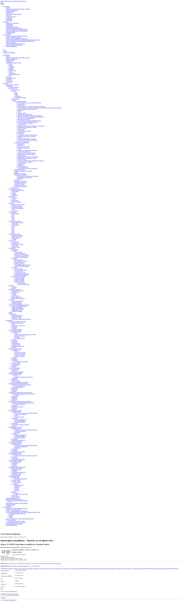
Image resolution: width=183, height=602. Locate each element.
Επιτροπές (17, 395)
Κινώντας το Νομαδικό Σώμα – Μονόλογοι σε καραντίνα (31, 125)
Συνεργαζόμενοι (15, 238)
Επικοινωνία (15, 187)
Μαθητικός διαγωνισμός (20, 173)
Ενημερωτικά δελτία (11, 78)
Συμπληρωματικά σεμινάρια (18, 440)
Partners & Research (16, 302)
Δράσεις (14, 100)
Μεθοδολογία (15, 200)
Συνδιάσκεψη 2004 (16, 428)
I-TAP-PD (11, 299)
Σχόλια (16, 415)
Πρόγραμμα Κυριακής (20, 422)
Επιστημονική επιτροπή (20, 352)
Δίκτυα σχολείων (22, 155)
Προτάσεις (17, 337)
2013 (13, 216)
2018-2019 (14, 258)
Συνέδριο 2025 (15, 477)
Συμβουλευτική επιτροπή (17, 371)
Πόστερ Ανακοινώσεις (17, 441)
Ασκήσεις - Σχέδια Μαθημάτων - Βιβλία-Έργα (17, 511)
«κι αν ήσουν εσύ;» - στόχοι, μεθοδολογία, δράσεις (29, 102)
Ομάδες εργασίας (16, 362)
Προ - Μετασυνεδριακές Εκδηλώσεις (20, 424)
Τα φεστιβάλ (15, 195)
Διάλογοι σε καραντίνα (20, 185)
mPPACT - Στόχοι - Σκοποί (18, 204)
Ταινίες (10, 517)
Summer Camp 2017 (19, 281)
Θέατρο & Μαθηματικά (11, 525)
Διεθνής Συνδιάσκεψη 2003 (15, 442)
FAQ (16, 92)
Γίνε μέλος (8, 77)
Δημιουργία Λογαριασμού (9, 52)
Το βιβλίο (14, 194)
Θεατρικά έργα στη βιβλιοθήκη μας (17, 513)
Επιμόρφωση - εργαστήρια (12, 84)
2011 (13, 218)
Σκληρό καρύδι (21, 132)
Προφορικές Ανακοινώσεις (18, 346)
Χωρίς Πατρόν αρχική (17, 315)
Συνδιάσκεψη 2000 (16, 462)
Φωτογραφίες (15, 210)
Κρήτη (10, 71)
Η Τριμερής (20, 133)
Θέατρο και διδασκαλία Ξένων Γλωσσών (15, 522)
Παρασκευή (17, 486)
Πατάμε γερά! (21, 105)
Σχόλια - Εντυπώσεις (17, 297)
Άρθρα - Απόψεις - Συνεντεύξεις (13, 509)
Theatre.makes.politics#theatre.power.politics (19, 305)
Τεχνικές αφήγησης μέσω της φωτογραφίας (27, 140)
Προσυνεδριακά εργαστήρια (21, 361)
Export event (28, 547)
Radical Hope (12, 196)
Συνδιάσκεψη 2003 (16, 444)
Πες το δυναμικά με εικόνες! (24, 131)
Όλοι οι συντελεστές (19, 417)
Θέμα (13, 324)
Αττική (10, 64)
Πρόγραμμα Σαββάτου (20, 420)
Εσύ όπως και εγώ (19, 262)
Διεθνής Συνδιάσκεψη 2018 (15, 330)
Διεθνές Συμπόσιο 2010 (14, 368)
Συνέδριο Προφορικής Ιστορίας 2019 (17, 321)
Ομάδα (16, 95)
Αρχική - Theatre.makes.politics (19, 306)
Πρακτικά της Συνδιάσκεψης (21, 446)
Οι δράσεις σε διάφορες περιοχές (13, 62)
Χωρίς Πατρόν (12, 314)
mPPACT (11, 203)
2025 (10, 502)
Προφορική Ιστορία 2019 (18, 323)
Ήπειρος (11, 69)
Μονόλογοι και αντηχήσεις (24, 119)
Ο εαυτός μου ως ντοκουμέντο (25, 114)
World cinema (21, 129)
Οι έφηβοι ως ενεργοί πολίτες (21, 256)
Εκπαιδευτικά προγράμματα (21, 275)
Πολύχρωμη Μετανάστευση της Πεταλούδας (28, 156)
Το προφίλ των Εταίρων (17, 207)
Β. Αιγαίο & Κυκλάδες (14, 74)
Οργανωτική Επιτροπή (20, 386)
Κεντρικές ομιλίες (16, 344)
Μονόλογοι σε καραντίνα (20, 181)
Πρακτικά (14, 464)
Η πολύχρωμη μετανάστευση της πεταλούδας (28, 176)
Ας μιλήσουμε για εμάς (20, 253)
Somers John (9, 82)
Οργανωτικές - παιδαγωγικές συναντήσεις (21, 319)
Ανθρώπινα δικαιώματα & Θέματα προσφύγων (17, 508)
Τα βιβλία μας (9, 505)
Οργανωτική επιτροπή (20, 353)
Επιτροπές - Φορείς (16, 480)
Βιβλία (10, 516)
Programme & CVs (16, 469)
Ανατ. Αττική (15, 245)
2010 (13, 220)
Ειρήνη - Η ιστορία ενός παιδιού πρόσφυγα (27, 122)
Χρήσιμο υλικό (15, 98)
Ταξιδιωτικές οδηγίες (19, 356)
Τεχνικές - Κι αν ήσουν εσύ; (24, 151)
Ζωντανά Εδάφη (21, 165)
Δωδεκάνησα (12, 73)
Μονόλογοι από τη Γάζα (14, 234)
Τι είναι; (14, 91)
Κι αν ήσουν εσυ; (16, 89)
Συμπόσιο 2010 (15, 369)
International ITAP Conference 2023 (17, 467)
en (1, 2)
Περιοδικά (11, 514)
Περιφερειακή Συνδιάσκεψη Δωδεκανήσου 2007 (20, 401)
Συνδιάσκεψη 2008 (16, 374)
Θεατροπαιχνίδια (19, 252)
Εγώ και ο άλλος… (22, 104)
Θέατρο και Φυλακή (11, 520)
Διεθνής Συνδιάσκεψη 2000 (15, 460)
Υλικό (13, 209)
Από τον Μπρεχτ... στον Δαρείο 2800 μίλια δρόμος (29, 120)
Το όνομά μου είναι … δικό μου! (25, 123)
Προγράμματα (9, 86)
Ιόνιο (10, 75)
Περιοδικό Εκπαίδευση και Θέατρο (14, 499)
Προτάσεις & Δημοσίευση (21, 478)
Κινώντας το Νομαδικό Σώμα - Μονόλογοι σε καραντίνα (31, 160)
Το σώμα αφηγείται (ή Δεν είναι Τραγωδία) (27, 135)
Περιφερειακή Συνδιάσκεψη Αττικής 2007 (18, 383)
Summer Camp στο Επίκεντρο (19, 276)
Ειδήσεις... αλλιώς (22, 113)
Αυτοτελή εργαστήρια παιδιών (22, 254)
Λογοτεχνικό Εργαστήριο (15, 221)
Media (16, 93)
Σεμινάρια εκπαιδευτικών (20, 101)
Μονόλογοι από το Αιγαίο (23, 147)
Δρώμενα (14, 347)
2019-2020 (14, 250)
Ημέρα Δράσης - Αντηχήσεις (18, 298)
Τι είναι (13, 199)
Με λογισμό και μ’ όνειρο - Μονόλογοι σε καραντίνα (30, 115)
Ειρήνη (19, 149)
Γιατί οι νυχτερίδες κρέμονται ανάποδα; (27, 153)
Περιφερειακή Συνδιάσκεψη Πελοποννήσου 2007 (20, 392)
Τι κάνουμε (6, 83)
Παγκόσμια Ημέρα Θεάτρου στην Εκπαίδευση (17, 500)
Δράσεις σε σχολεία (16, 317)
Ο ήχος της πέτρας (22, 128)
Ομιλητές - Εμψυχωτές (20, 335)
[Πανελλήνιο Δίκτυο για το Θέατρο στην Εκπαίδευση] (13, 1)
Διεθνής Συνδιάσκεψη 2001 (15, 453)
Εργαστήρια (14, 326)
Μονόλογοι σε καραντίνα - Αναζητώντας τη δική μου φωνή (31, 116)
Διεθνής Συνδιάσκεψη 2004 (15, 427)
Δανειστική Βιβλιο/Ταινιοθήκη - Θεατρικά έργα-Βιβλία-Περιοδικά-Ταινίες (23, 512)
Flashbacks (20, 110)
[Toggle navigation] (26, 1)
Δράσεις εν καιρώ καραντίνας (21, 257)
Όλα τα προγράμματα (14, 87)
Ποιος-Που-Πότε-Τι (19, 485)
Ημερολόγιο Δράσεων (17, 205)
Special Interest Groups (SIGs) (19, 472)
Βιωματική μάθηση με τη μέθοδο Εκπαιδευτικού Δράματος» (31, 106)
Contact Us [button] (3, 597)
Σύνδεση (5, 51)
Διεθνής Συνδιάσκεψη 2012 (15, 348)
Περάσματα (20, 145)
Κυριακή (17, 489)
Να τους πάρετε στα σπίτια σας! (25, 177)
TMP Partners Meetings (17, 307)
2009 (13, 232)
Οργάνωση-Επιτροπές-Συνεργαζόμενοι (24, 377)
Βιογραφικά (14, 390)
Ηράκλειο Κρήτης (16, 247)
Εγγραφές (14, 339)
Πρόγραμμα (15, 341)
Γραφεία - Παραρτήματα (11, 59)
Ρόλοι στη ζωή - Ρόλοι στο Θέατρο (17, 521)
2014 (13, 214)
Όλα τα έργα (15, 223)
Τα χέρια (20, 137)
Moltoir (11, 312)
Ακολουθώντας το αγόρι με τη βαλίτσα (26, 136)
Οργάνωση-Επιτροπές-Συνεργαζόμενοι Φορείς (25, 334)
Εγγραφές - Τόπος (16, 481)
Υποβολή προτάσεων (17, 329)
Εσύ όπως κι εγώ (19, 271)
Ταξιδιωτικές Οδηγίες (20, 338)
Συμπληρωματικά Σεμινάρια (18, 459)
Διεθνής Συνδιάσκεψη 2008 (15, 373)
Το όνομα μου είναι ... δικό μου (25, 162)
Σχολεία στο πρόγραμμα (20, 97)
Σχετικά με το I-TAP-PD (17, 301)
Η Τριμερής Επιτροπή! (23, 167)
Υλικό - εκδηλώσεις (16, 201)
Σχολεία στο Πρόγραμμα (17, 208)
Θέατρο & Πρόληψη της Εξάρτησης (14, 523)
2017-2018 (14, 267)
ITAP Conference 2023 (17, 468)
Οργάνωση (14, 198)
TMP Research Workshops (18, 308)
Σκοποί (8, 56)
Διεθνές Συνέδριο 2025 (14, 476)
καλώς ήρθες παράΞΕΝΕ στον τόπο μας (27, 138)
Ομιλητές (14, 491)
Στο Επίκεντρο (12, 248)
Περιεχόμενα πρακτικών (20, 431)
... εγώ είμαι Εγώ (22, 124)
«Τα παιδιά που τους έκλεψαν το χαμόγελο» (28, 168)
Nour (19, 111)
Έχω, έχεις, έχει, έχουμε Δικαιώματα (26, 118)
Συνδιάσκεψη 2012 (16, 350)
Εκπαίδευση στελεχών (20, 169)
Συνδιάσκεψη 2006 (16, 411)
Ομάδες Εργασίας (10, 60)
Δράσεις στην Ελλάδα (17, 236)
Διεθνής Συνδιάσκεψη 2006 (15, 410)
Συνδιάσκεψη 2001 (16, 454)
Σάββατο (17, 487)
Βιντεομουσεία (12, 212)
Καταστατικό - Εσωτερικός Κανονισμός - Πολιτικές (18, 57)
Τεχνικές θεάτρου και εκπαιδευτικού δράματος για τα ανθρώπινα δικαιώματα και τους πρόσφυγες (40, 107)
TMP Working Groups (17, 310)
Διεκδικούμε (9, 79)
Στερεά (10, 65)
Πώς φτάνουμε (18, 482)
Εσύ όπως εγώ (12, 240)
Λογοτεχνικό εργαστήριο (17, 222)
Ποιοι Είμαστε (6, 55)
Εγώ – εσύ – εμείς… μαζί (24, 141)
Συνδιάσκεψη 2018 (16, 332)
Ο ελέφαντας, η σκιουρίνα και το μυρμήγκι (27, 150)
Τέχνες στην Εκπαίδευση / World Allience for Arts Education (20, 518)
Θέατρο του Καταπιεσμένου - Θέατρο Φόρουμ (17, 503)
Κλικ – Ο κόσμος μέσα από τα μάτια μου (27, 109)
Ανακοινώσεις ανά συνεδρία (21, 494)
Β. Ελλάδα (11, 66)
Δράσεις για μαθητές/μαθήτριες (22, 142)
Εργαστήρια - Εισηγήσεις (18, 406)
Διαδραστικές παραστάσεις (21, 174)
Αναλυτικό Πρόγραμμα (17, 387)
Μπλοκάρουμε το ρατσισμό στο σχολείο (27, 127)
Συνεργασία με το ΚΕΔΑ (18, 244)
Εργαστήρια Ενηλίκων (20, 263)
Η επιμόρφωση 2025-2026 (21, 186)
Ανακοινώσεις (9, 80)
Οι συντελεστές (15, 295)
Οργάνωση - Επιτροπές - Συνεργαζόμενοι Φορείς (26, 413)
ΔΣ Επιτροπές (9, 61)
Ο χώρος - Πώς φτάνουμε (21, 414)
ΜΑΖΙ (16, 172)
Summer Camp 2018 (19, 280)
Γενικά (16, 351)
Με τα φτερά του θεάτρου (21, 261)
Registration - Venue (16, 473)
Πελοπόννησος (12, 70)
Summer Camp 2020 (19, 277)
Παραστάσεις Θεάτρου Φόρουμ (22, 274)
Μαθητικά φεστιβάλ (10, 504)
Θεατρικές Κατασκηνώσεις (12, 498)
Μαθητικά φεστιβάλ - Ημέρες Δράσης (23, 171)
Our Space (17, 180)
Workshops (14, 471)
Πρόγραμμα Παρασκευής (21, 419)
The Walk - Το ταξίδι (19, 183)
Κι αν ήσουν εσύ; (13, 88)
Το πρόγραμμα (15, 191)
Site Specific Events (16, 475)
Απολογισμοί (18, 96)
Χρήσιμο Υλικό (7, 507)
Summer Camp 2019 (19, 279)
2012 (13, 217)
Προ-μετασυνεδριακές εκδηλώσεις (20, 382)
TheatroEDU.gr (13, 600)
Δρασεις (14, 192)
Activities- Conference (17, 303)
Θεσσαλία (11, 68)
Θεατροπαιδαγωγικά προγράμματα (23, 265)
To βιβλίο (14, 239)
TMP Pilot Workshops (17, 311)
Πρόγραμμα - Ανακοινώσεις (18, 325)
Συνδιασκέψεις (9, 320)
